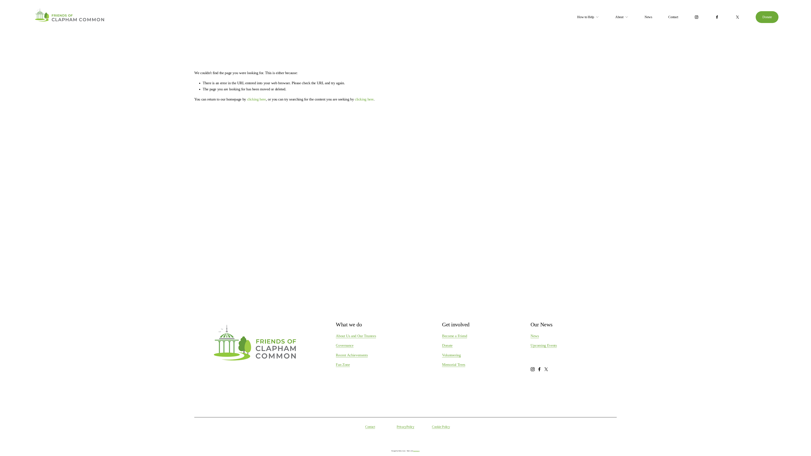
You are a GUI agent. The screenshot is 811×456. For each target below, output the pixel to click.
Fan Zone (343, 364)
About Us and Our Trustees (356, 336)
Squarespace (416, 451)
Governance (344, 345)
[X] (737, 17)
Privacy (401, 427)
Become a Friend (454, 336)
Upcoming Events (544, 345)
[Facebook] (717, 17)
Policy (410, 427)
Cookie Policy (441, 427)
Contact (673, 17)
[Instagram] (696, 17)
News (648, 17)
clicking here (256, 99)
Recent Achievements (352, 355)
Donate (767, 17)
